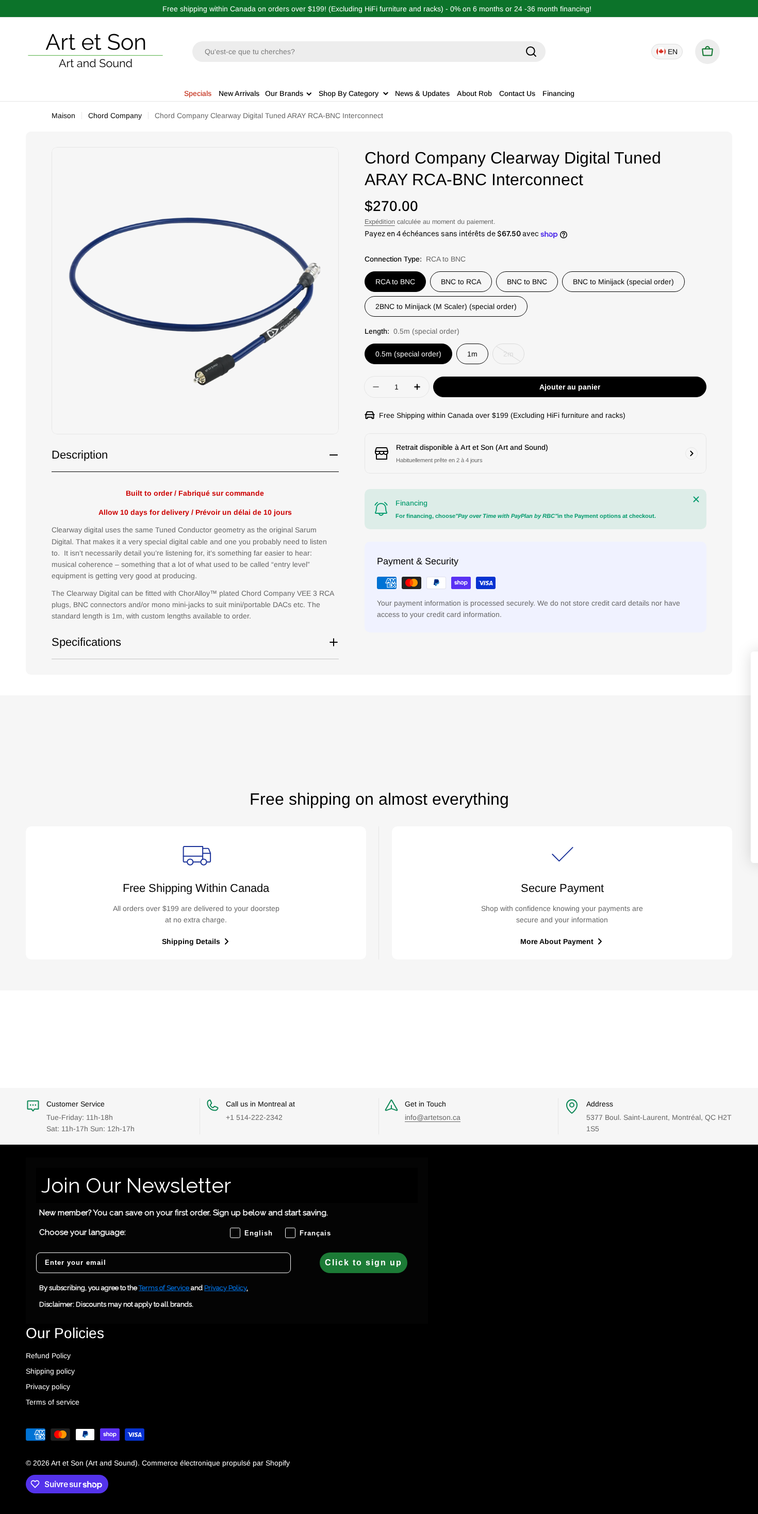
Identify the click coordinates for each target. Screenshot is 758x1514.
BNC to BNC (527, 282)
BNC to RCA (461, 282)
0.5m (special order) (408, 354)
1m (472, 354)
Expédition (380, 221)
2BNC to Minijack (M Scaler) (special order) (446, 306)
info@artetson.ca (432, 1117)
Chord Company (115, 115)
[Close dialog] (738, 665)
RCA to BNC (395, 282)
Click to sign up (363, 1262)
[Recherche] (531, 51)
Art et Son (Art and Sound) (94, 1463)
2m (513, 357)
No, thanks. (669, 813)
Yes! (669, 783)
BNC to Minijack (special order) (623, 282)
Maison (63, 115)
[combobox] (369, 51)
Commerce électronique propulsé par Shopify (216, 1463)
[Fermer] (696, 499)
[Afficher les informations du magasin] (691, 453)
